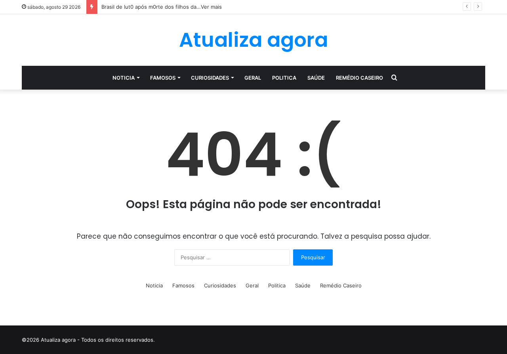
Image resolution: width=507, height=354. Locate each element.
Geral (252, 78)
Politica (284, 78)
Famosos (162, 78)
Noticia (123, 78)
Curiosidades (210, 78)
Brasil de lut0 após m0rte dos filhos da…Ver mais (161, 7)
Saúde (316, 78)
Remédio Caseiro (359, 78)
